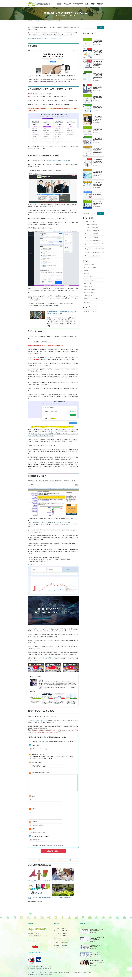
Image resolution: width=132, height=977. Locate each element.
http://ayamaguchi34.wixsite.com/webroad (58, 160)
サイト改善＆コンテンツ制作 (94, 240)
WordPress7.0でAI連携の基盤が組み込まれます (97, 203)
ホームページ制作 (38, 901)
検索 (101, 27)
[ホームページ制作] (87, 108)
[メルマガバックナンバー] (87, 42)
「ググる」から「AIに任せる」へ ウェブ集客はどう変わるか (97, 184)
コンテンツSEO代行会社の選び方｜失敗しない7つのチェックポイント (97, 118)
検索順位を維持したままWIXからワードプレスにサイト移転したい (62, 312)
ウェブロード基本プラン (93, 231)
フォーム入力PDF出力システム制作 (94, 244)
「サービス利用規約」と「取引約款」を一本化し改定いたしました (98, 161)
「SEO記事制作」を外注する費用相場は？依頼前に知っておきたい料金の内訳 (97, 150)
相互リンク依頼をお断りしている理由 (97, 193)
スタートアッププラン (92, 227)
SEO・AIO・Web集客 (89, 280)
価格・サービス (90, 221)
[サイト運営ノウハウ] (87, 75)
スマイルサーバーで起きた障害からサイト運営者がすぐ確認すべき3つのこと (59, 702)
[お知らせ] (87, 52)
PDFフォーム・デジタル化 (90, 267)
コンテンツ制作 (88, 283)
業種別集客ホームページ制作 (91, 299)
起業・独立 (87, 302)
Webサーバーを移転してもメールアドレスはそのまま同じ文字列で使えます (47, 702)
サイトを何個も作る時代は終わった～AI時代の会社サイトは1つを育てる (97, 173)
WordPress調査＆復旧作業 (93, 256)
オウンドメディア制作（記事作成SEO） (94, 248)
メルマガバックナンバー (36, 698)
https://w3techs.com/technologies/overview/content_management (52, 522)
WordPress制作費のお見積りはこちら (47, 658)
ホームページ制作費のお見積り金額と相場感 (97, 139)
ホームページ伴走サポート (93, 237)
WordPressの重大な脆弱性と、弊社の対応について (98, 87)
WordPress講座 (88, 286)
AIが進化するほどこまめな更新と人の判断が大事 (35, 702)
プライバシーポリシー (51, 845)
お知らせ (51, 698)
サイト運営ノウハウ (73, 698)
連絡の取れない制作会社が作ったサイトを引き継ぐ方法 (97, 108)
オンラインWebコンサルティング (95, 253)
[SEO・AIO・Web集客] (87, 119)
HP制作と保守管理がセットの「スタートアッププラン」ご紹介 (44, 38)
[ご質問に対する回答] (87, 195)
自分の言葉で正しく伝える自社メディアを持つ (97, 97)
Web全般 (86, 273)
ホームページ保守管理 (92, 234)
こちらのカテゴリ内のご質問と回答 (37, 720)
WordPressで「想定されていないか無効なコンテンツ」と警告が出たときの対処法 (71, 702)
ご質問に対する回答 (89, 264)
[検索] (100, 213)
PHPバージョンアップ (92, 224)
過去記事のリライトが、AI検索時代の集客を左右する (97, 129)
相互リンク (45, 741)
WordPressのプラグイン (90, 289)
